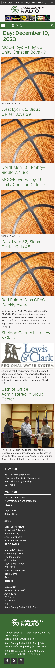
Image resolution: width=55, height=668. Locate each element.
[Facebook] (13, 25)
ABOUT (8, 581)
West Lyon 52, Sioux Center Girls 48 (20, 244)
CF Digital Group (31, 654)
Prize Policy (39, 646)
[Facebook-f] (7, 661)
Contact (51, 2)
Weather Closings (22, 2)
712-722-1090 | (13, 635)
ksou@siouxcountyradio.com (19, 638)
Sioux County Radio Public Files (21, 643)
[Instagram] (21, 25)
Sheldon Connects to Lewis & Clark (27, 335)
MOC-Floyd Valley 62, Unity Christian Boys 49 (23, 50)
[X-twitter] (17, 25)
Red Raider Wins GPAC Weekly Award (23, 302)
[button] (3, 25)
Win (33, 2)
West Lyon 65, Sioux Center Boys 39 (20, 112)
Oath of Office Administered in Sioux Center (22, 394)
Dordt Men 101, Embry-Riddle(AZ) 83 (23, 170)
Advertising (41, 2)
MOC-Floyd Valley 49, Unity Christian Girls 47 (23, 182)
